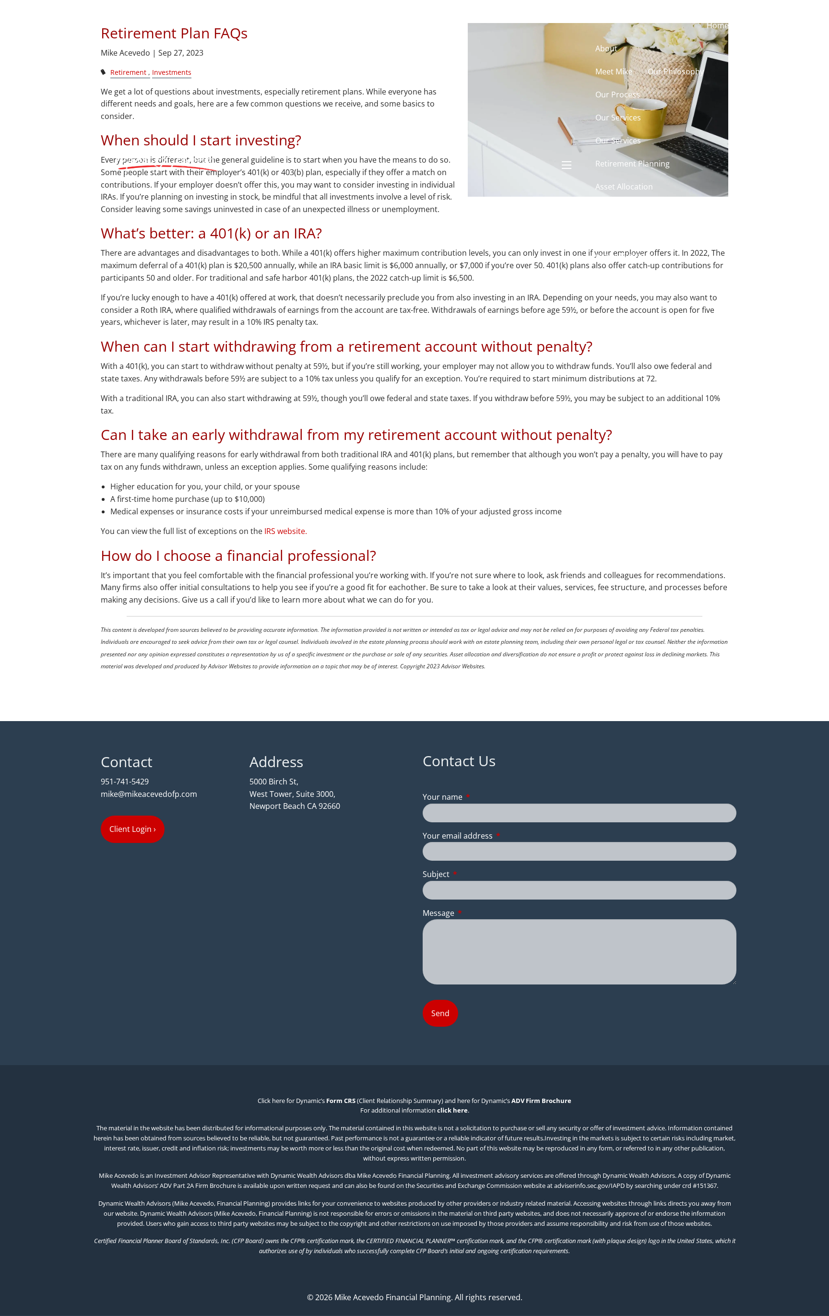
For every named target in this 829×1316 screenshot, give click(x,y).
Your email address (496, 835)
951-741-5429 (125, 781)
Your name (481, 797)
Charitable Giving (626, 209)
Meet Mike (613, 71)
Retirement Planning (632, 163)
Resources (614, 232)
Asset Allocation (624, 186)
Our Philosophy (676, 71)
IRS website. (285, 531)
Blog (620, 301)
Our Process (617, 94)
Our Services (618, 117)
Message (477, 913)
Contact (657, 301)
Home (718, 25)
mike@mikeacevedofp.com (149, 794)
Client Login (708, 301)
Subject (475, 874)
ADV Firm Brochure (541, 1100)
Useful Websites (624, 255)
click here (452, 1110)
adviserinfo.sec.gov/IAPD (589, 1185)
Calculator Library (627, 278)
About (606, 48)
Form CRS (340, 1100)
